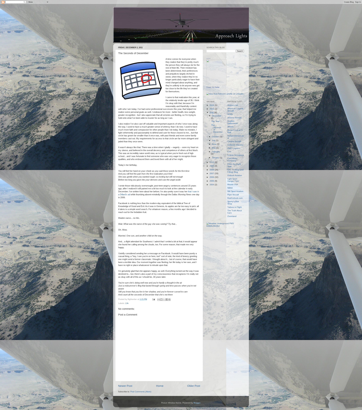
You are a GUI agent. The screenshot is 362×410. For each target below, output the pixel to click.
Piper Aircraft (233, 195)
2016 (212, 105)
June (214, 144)
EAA (229, 152)
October (216, 137)
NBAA (230, 188)
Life (127, 303)
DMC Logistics (233, 148)
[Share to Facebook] (166, 299)
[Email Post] (153, 299)
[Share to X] (164, 299)
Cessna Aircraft (234, 141)
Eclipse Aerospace (235, 155)
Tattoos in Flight (234, 207)
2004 (212, 185)
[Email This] (158, 299)
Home (159, 385)
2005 (212, 181)
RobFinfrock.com (235, 198)
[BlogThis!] (161, 299)
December (216, 116)
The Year (215, 121)
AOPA (230, 114)
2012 (212, 109)
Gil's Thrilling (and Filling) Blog (235, 171)
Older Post (193, 385)
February (216, 152)
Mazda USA (232, 184)
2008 (212, 170)
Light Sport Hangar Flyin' (233, 180)
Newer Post (125, 385)
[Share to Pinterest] (169, 299)
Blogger (197, 403)
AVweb (230, 127)
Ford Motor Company (232, 159)
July (214, 140)
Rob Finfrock (208, 58)
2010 (212, 162)
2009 (212, 166)
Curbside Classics (235, 145)
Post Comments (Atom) (140, 392)
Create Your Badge (212, 87)
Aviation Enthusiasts (232, 122)
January (216, 158)
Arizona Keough (234, 118)
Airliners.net (232, 105)
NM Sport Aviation (235, 191)
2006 (212, 177)
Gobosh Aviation (234, 175)
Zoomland (231, 216)
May (214, 148)
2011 (212, 112)
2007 (212, 173)
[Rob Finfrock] (216, 84)
